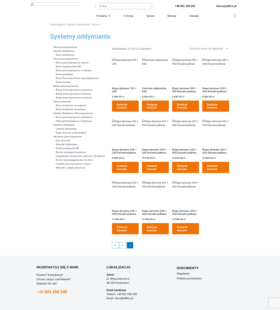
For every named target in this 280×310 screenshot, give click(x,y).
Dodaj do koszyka (122, 106)
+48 (51, 292)
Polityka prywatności (189, 278)
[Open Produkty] (109, 16)
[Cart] (235, 15)
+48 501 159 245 (185, 6)
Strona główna (57, 24)
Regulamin (183, 273)
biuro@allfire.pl (226, 6)
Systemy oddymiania (78, 24)
